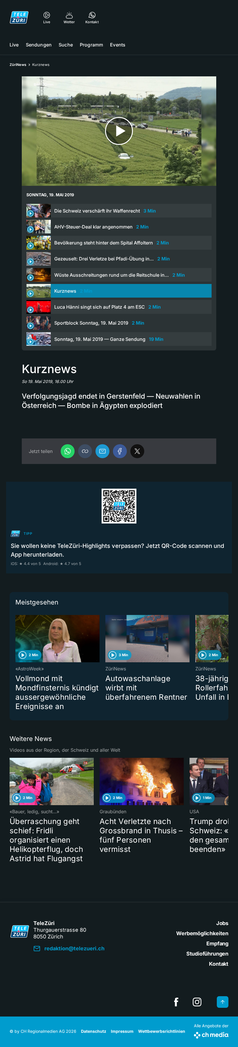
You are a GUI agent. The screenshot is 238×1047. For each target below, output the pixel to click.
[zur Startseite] (19, 17)
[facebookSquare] (176, 1002)
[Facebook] (120, 451)
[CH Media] (211, 1034)
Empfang (217, 943)
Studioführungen (207, 954)
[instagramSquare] (197, 1002)
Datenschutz (93, 1031)
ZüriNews (18, 64)
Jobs (222, 923)
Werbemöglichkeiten (202, 933)
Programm (91, 45)
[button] (85, 451)
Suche (66, 45)
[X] (137, 451)
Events (117, 45)
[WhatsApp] (68, 451)
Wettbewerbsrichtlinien (161, 1031)
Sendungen (39, 45)
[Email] (102, 451)
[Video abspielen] (119, 131)
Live (14, 45)
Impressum (122, 1031)
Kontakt (218, 964)
